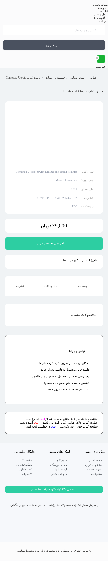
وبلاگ (102, 20)
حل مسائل (100, 14)
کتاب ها (104, 11)
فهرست (101, 66)
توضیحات (83, 285)
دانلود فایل (50, 285)
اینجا (42, 419)
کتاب (93, 77)
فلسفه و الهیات (55, 77)
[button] (54, 489)
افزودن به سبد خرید (50, 243)
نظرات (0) (18, 285)
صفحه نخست (100, 4)
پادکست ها (99, 17)
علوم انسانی (77, 77)
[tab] (86, 286)
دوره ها (101, 7)
